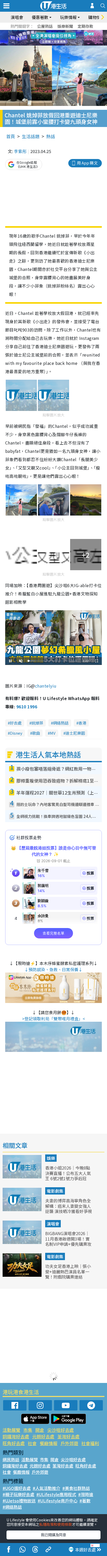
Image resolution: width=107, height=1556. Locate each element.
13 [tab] (54, 44)
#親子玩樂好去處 (18, 1494)
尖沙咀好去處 (60, 1430)
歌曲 (36, 733)
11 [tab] (62, 38)
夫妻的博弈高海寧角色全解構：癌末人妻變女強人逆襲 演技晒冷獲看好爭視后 (68, 1208)
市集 (27, 1430)
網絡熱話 (61, 723)
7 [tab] (41, 38)
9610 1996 (26, 706)
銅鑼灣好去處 (16, 1436)
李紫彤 (20, 151)
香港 (82, 723)
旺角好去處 (14, 1443)
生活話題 (30, 136)
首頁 (10, 136)
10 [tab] (57, 38)
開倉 (39, 1430)
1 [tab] (41, 31)
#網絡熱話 (12, 1507)
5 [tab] (62, 31)
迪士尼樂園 (75, 733)
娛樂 (51, 1158)
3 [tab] (52, 31)
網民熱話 (11, 1459)
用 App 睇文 (87, 163)
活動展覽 (11, 1430)
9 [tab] (52, 38)
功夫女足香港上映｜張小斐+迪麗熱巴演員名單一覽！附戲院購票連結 (68, 1271)
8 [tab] (47, 38)
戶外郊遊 (69, 1443)
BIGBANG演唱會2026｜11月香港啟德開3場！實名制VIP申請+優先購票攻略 (68, 1241)
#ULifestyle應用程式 (56, 1494)
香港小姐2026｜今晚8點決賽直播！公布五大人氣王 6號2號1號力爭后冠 (68, 1173)
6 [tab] (67, 31)
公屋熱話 (45, 26)
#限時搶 (85, 1494)
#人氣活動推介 (46, 1488)
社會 (32, 1443)
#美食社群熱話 (76, 1488)
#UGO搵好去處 (17, 1488)
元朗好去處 (43, 1436)
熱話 (50, 136)
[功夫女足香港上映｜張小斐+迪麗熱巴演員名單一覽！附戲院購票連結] (23, 1275)
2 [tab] (47, 31)
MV (53, 733)
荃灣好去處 (68, 1436)
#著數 (84, 1500)
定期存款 (85, 26)
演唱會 (17, 17)
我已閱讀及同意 (53, 1534)
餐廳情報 (48, 1443)
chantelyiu (46, 686)
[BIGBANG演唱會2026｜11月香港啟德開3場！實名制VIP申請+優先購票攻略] (23, 1242)
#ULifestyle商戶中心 (57, 1500)
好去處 (16, 723)
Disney (16, 733)
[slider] (53, 660)
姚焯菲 (37, 723)
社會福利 (90, 1443)
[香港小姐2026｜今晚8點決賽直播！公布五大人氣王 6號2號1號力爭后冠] (23, 1176)
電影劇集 (55, 1191)
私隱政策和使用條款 (55, 1524)
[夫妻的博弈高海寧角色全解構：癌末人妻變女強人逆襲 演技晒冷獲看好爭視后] (23, 1209)
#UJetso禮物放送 (19, 1500)
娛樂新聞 (65, 26)
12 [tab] (67, 38)
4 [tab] (57, 31)
